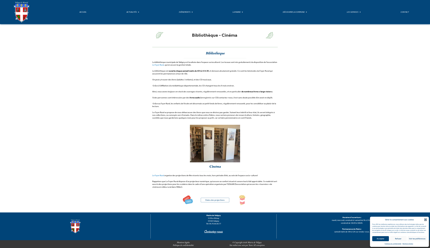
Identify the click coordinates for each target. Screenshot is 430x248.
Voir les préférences (417, 239)
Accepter (380, 239)
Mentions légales (407, 244)
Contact (405, 12)
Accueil (83, 12)
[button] (425, 220)
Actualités (131, 12)
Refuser (398, 239)
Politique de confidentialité (393, 244)
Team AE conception (256, 245)
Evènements (184, 12)
